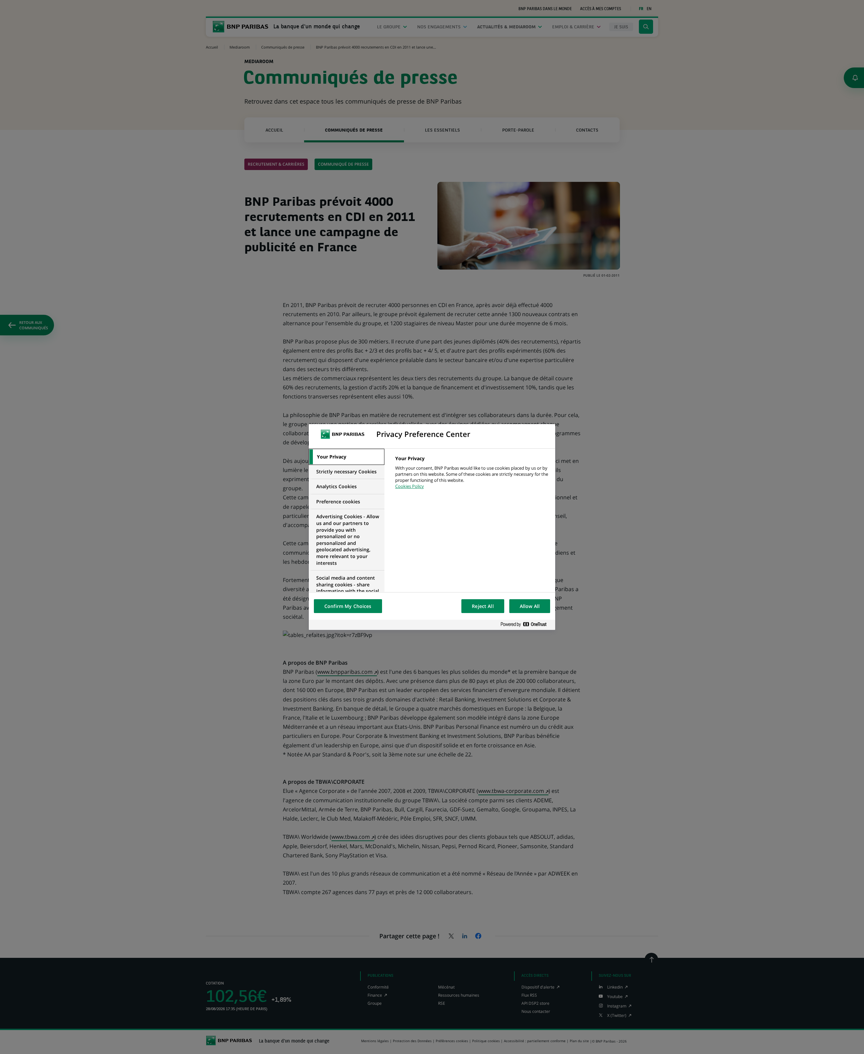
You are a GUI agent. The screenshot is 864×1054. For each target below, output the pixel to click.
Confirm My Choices (348, 606)
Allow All (530, 606)
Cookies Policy (409, 486)
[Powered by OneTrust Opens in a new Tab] (526, 624)
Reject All (482, 606)
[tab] (346, 456)
